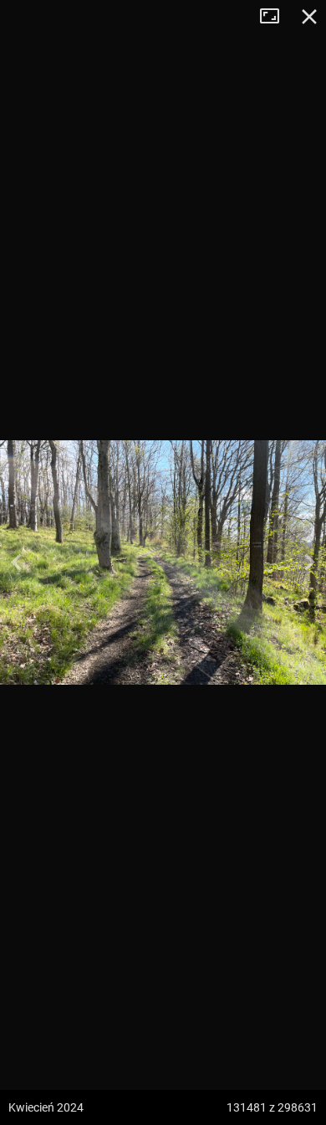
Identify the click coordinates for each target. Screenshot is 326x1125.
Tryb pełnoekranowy (276, 16)
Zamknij (309, 16)
